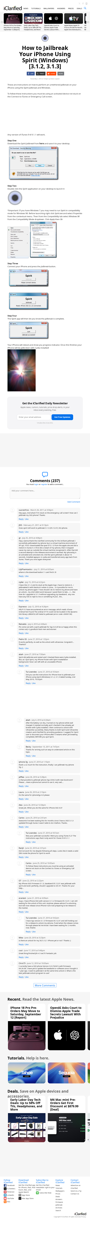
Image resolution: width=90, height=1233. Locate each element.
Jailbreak (59, 1205)
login (36, 484)
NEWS (25, 8)
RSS (8, 1202)
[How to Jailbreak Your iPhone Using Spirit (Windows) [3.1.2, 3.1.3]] (33, 163)
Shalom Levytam (55, 79)
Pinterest (10, 1192)
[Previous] (2, 22)
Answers (59, 1199)
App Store (26, 1195)
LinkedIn (10, 1195)
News (58, 1185)
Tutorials (59, 1188)
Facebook (11, 1185)
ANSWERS (61, 8)
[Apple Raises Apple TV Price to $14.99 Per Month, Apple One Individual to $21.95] (73, 23)
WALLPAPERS (48, 8)
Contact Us (75, 1194)
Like (26, 519)
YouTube (10, 1198)
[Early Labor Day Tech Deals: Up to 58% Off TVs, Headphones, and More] (33, 23)
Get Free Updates (62, 417)
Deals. (13, 1091)
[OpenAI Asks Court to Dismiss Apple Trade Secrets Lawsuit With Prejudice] (53, 23)
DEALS (79, 8)
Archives (59, 1208)
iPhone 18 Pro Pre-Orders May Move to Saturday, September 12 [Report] (12, 27)
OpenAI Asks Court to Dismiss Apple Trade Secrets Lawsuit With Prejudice (51, 28)
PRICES (71, 8)
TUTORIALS (36, 8)
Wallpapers (60, 1191)
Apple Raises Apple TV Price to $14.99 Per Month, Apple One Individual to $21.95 (73, 28)
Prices (58, 1194)
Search (58, 1210)
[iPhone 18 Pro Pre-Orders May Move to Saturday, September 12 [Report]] (13, 23)
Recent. (14, 999)
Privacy (83, 1217)
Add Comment (73, 502)
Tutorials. (16, 1057)
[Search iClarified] (85, 8)
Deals (58, 1196)
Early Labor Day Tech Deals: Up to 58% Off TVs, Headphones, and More (32, 27)
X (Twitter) (11, 1188)
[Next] (88, 22)
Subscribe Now (45, 1193)
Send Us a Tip (76, 1191)
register (44, 484)
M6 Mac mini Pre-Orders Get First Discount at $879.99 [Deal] (64, 1104)
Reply (21, 519)
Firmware (59, 1202)
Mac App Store (28, 1198)
